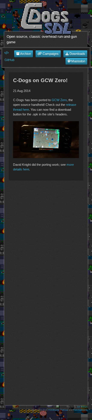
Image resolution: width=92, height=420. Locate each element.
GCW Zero (59, 100)
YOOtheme (53, 410)
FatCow (64, 410)
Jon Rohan (82, 406)
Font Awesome (80, 410)
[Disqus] (46, 238)
